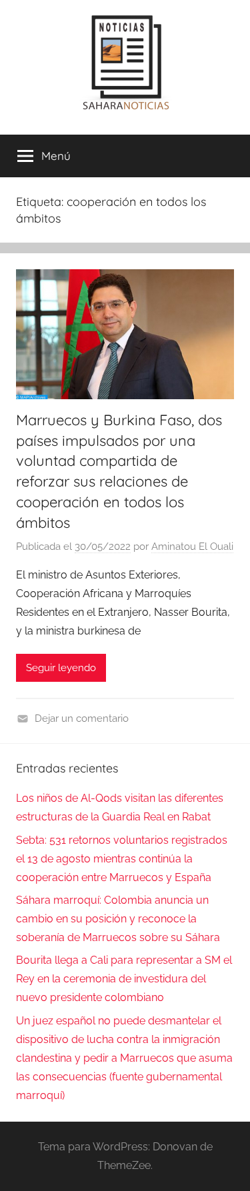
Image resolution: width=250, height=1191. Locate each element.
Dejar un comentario (82, 718)
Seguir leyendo (61, 668)
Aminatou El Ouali (192, 547)
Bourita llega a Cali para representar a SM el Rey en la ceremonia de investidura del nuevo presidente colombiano (124, 979)
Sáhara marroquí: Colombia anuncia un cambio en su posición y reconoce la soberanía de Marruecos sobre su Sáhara (118, 919)
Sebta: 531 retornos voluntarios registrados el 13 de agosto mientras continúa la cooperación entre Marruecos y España (121, 859)
